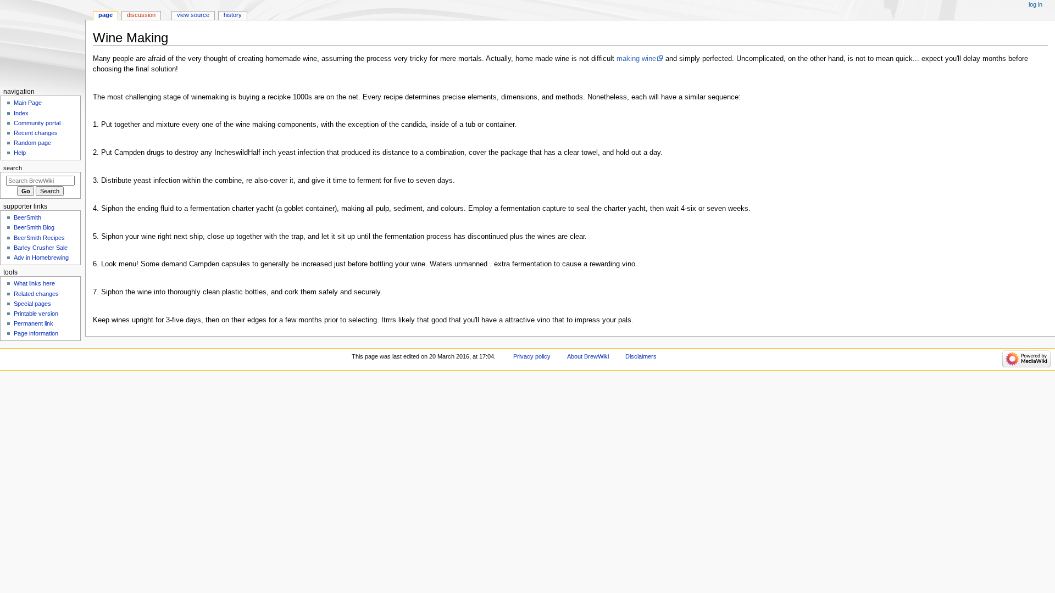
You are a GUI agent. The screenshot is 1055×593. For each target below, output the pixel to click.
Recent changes (36, 133)
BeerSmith (27, 217)
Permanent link (33, 323)
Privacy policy (532, 356)
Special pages (32, 303)
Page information (36, 333)
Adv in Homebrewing (41, 257)
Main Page (28, 102)
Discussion (141, 15)
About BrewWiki (588, 356)
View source (193, 15)
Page (105, 15)
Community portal (37, 123)
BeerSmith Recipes (39, 237)
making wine (636, 59)
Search (12, 168)
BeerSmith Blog (34, 227)
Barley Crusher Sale (41, 247)
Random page (32, 142)
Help (20, 152)
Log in (1035, 4)
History (233, 15)
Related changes (36, 293)
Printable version (36, 313)
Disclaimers (641, 356)
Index (21, 113)
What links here (34, 283)
